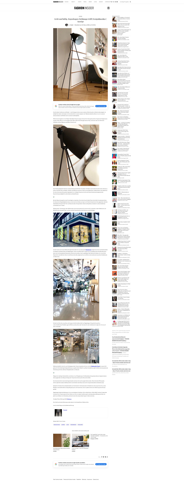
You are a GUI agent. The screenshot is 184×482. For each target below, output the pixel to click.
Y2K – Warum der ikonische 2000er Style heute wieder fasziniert (123, 112)
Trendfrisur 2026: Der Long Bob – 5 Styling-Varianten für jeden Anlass (124, 187)
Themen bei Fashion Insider (69, 479)
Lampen (63, 424)
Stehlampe (80, 424)
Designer (93, 438)
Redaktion (79, 479)
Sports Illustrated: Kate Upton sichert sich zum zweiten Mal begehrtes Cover (124, 25)
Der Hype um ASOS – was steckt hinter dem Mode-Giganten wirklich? (123, 211)
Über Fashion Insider (57, 479)
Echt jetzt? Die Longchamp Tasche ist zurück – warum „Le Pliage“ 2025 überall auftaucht (124, 106)
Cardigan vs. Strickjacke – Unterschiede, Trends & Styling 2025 (124, 255)
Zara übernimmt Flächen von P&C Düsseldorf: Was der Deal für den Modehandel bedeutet (124, 74)
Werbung (84, 479)
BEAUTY (73, 1)
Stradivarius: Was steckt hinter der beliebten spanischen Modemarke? (124, 168)
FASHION (66, 1)
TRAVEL (85, 1)
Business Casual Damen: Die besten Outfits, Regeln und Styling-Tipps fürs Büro (123, 279)
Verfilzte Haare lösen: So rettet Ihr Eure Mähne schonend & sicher (124, 242)
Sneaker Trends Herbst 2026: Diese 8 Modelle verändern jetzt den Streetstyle (124, 50)
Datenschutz (96, 479)
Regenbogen (73, 424)
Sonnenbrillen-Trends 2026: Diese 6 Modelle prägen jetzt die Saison (124, 156)
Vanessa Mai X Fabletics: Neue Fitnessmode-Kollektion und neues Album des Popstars (124, 273)
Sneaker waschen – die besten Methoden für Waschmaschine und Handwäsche (124, 137)
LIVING (95, 1)
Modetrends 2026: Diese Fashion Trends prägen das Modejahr (123, 131)
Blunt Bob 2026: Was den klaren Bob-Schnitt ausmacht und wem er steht (124, 68)
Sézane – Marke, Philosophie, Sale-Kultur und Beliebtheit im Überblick (124, 310)
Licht (67, 424)
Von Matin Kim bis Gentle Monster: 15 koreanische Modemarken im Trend (123, 94)
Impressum (89, 479)
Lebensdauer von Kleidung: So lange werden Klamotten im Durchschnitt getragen (124, 316)
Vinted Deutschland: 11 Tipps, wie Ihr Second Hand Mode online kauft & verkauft (124, 44)
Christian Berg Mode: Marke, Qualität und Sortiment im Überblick (123, 62)
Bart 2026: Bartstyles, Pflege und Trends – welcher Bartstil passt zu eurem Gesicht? (124, 144)
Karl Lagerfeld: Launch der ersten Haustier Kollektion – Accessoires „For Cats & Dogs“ (99, 436)
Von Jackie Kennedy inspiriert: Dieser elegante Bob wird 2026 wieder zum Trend (121, 332)
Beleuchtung (57, 424)
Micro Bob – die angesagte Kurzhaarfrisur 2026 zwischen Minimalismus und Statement (124, 236)
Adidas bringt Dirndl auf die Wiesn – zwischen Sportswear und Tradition (124, 205)
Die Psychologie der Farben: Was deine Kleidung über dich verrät (124, 162)
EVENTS (79, 1)
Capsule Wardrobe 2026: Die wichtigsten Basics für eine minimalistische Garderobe (124, 304)
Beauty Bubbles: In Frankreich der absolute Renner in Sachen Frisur (124, 19)
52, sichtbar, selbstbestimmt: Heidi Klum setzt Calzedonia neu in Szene (124, 261)
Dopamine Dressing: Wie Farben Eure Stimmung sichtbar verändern (124, 249)
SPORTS (90, 1)
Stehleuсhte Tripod (95, 366)
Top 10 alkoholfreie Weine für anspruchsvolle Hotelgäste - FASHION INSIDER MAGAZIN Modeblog (120, 338)
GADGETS (101, 1)
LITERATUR (107, 1)
